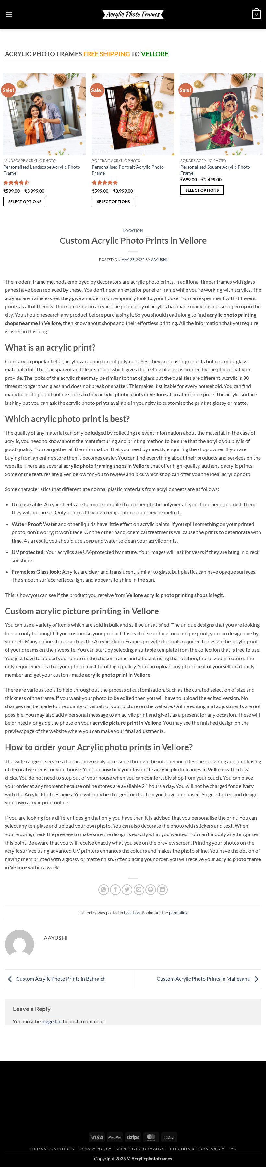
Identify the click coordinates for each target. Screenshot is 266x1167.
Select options (25, 201)
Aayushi (159, 259)
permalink (178, 912)
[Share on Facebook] (115, 889)
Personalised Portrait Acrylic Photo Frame (128, 170)
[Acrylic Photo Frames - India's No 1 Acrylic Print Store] (133, 14)
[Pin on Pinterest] (150, 889)
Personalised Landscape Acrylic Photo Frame (41, 170)
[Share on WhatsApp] (103, 889)
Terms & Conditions (51, 1148)
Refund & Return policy (197, 1148)
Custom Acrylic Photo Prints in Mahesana (204, 978)
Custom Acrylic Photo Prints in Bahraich (60, 978)
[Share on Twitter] (127, 889)
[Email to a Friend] (139, 889)
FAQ (232, 1148)
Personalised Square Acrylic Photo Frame (215, 170)
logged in (52, 1021)
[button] (9, 14)
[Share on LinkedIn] (162, 889)
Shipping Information (141, 1148)
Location (133, 230)
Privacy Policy (95, 1148)
